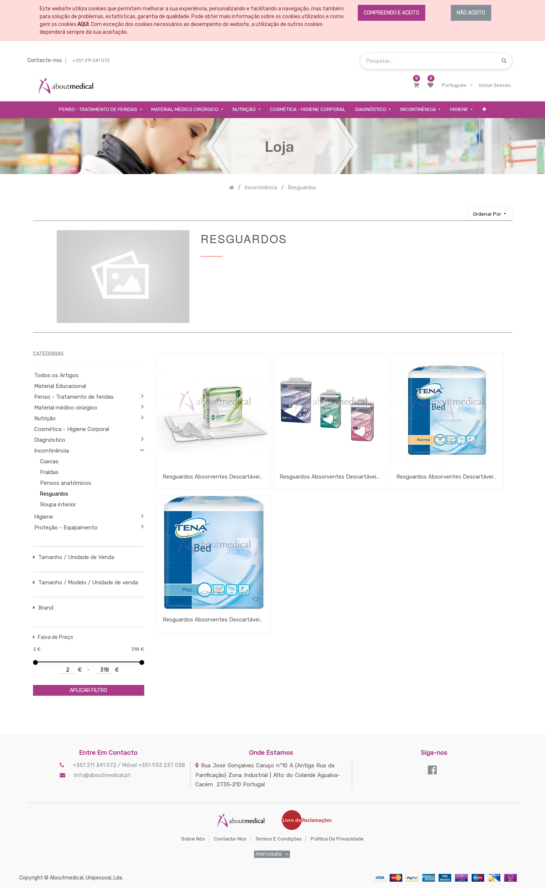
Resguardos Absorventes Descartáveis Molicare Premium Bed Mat (331, 476)
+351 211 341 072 (91, 60)
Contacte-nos (230, 839)
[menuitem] (307, 109)
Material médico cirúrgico (65, 407)
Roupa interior (58, 504)
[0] (416, 85)
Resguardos (54, 494)
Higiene (43, 516)
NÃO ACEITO (471, 13)
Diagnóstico (49, 440)
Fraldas (49, 472)
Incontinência (51, 450)
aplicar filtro (88, 690)
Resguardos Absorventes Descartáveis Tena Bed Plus (214, 619)
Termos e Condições (278, 839)
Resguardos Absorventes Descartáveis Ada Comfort (214, 476)
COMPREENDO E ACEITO (391, 13)
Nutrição (45, 418)
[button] (484, 109)
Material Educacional (60, 386)
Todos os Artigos (56, 375)
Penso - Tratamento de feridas (74, 397)
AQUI (83, 24)
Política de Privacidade (337, 839)
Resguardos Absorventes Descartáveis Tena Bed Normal (447, 476)
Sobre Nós (193, 839)
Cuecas (49, 461)
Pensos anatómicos (65, 483)
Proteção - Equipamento (66, 527)
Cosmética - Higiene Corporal (71, 429)
